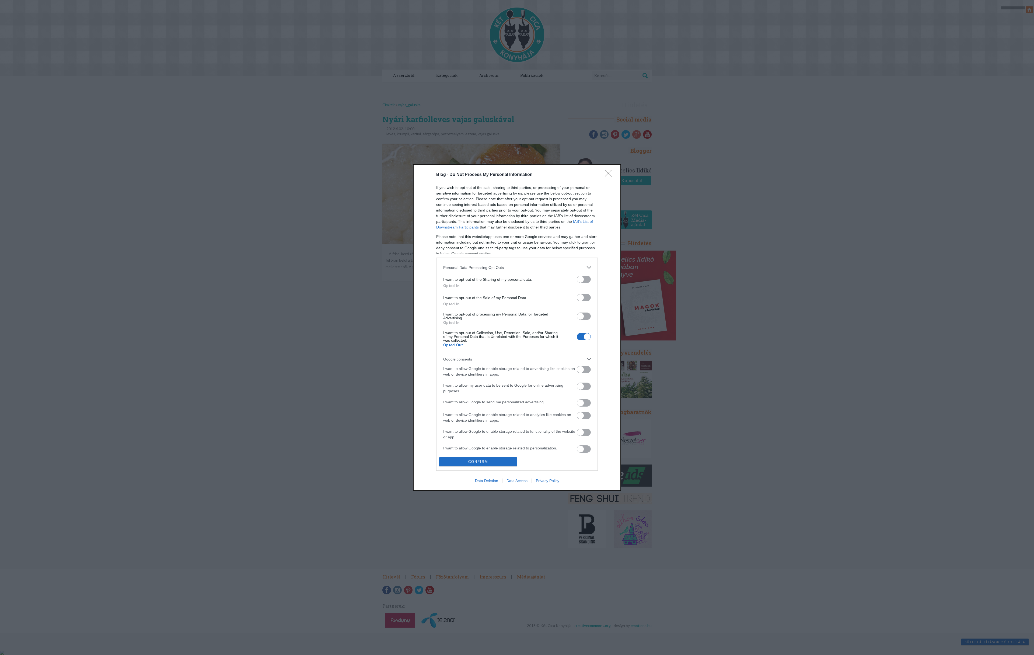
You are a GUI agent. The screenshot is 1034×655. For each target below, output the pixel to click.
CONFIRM (478, 462)
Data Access (517, 481)
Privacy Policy (547, 481)
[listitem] (517, 267)
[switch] (584, 279)
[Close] (610, 175)
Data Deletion (486, 481)
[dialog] (517, 327)
